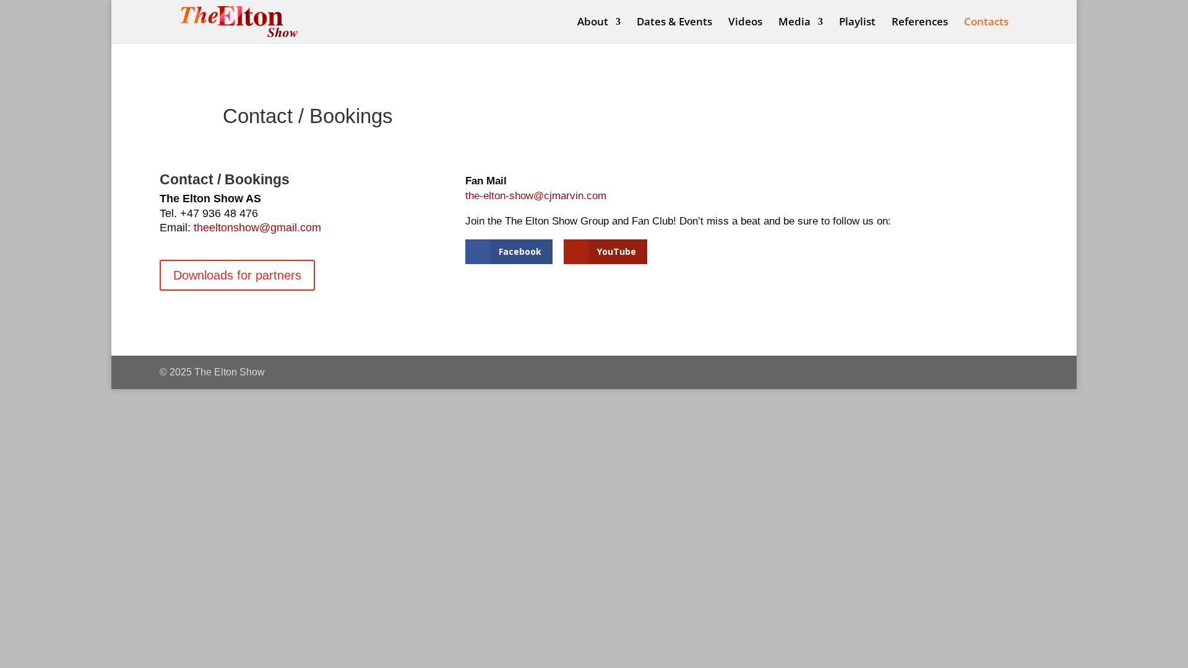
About (592, 22)
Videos (745, 22)
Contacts (986, 22)
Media (794, 22)
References (920, 22)
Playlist (857, 22)
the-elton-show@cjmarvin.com (535, 196)
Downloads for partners (237, 275)
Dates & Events (674, 22)
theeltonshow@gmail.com (257, 227)
